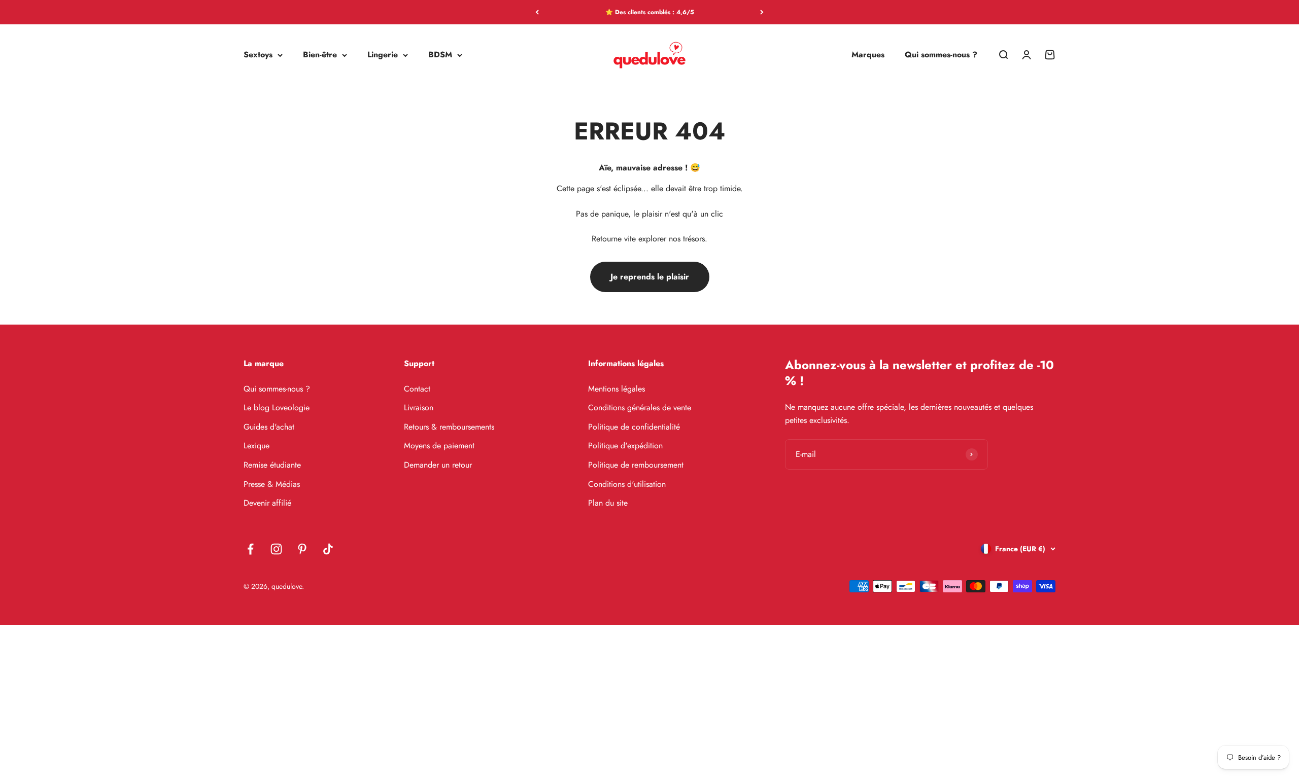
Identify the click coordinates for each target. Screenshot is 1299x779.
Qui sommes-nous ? (941, 55)
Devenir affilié (267, 503)
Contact (417, 389)
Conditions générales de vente (639, 407)
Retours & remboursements (449, 427)
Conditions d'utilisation (627, 484)
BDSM (440, 55)
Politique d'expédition (625, 445)
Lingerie (382, 55)
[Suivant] (762, 12)
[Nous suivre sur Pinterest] (302, 549)
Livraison (418, 407)
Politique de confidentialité (634, 427)
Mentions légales (616, 389)
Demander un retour (438, 465)
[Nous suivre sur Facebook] (250, 549)
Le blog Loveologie (277, 407)
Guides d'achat (269, 427)
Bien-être (320, 55)
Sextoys (258, 55)
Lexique (256, 445)
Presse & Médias (272, 484)
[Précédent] (537, 12)
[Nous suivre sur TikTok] (328, 549)
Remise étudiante (272, 465)
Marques (867, 55)
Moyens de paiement (439, 445)
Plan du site (608, 503)
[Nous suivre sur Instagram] (276, 549)
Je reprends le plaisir (649, 276)
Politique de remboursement (635, 465)
